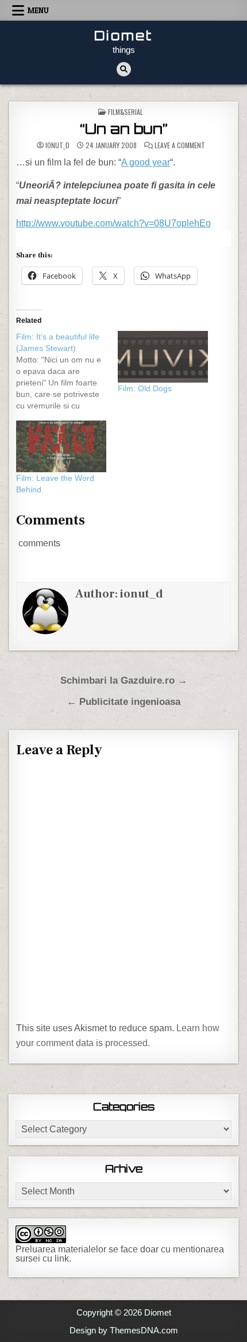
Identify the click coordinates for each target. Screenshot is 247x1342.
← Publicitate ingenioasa (123, 701)
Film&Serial (125, 112)
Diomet (123, 35)
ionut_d (57, 145)
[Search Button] (124, 69)
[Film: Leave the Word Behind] (61, 446)
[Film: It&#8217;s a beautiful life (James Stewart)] (67, 371)
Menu (38, 10)
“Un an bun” (124, 128)
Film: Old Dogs (145, 388)
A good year (145, 162)
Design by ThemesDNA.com (124, 1330)
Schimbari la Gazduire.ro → (123, 680)
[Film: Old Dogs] (163, 357)
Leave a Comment (180, 145)
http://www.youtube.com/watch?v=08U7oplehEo (113, 223)
